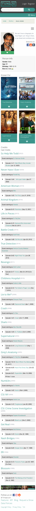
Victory (17, 272)
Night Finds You (20, 255)
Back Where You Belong (23, 362)
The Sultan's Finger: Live (22, 288)
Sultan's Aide (17, 283)
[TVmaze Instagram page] (16, 495)
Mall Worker (17, 429)
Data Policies (6, 503)
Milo (14, 191)
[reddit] (31, 45)
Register (31, 4)
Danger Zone (19, 448)
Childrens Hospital (10, 278)
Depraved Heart (20, 304)
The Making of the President (23, 478)
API (11, 500)
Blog (16, 500)
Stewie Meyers (18, 341)
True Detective (7, 102)
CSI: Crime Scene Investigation (25, 136)
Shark (4, 322)
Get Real (5, 424)
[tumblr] (33, 45)
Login (24, 4)
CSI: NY (4, 394)
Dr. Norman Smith (18, 158)
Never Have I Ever (10, 169)
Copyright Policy (6, 507)
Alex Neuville (17, 327)
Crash (4, 308)
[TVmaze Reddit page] (19, 495)
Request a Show (26, 500)
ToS (24, 507)
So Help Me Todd (9, 153)
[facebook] (28, 45)
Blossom (5, 468)
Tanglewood (18, 404)
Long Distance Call (21, 346)
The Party (18, 195)
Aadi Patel (16, 235)
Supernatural (6, 136)
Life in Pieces (7, 213)
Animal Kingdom (9, 199)
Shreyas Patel (17, 299)
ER (2, 452)
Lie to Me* (6, 294)
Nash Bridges (8, 438)
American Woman (10, 185)
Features (5, 500)
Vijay (14, 443)
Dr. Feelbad (18, 332)
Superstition (18, 373)
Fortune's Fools (20, 462)
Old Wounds (19, 239)
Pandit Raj (16, 174)
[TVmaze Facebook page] (14, 495)
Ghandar (16, 457)
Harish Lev (16, 399)
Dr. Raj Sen (16, 218)
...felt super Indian (20, 179)
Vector (17, 390)
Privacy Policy (17, 507)
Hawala (15, 204)
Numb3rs (5, 380)
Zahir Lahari (17, 267)
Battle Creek (7, 229)
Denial (17, 434)
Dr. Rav (15, 313)
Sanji (14, 473)
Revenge (5, 262)
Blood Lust (18, 420)
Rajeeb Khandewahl (19, 415)
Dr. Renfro (16, 385)
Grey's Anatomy (25, 102)
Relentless (18, 209)
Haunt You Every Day (22, 367)
